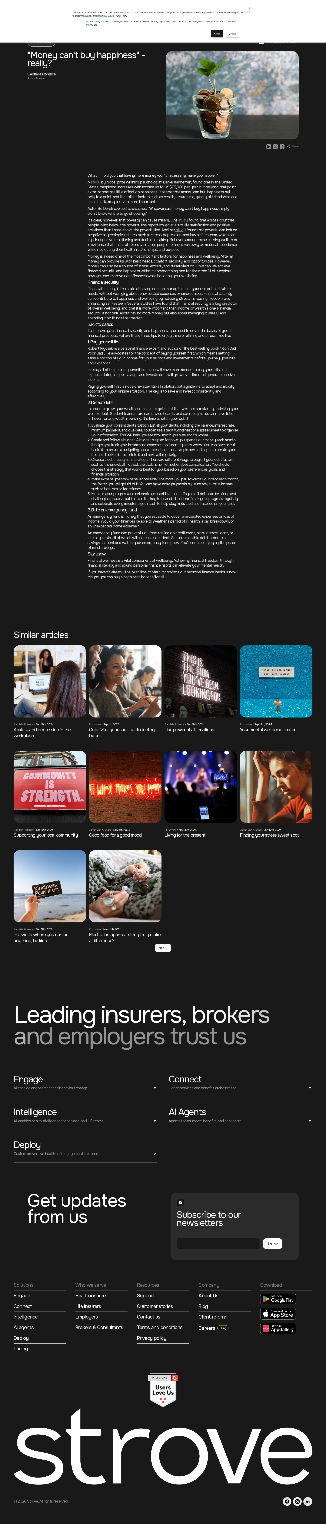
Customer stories (155, 1306)
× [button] (250, 7)
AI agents (24, 1328)
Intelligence (26, 1317)
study (95, 182)
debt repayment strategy (127, 459)
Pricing (21, 1349)
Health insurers (91, 1296)
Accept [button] (217, 33)
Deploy (21, 1338)
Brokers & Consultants (99, 1328)
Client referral (212, 1317)
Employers (86, 1317)
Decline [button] (232, 33)
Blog (203, 1306)
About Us (208, 1296)
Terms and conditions (160, 1328)
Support (146, 1296)
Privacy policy (152, 1338)
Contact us (148, 1317)
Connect (23, 1306)
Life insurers (88, 1306)
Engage (22, 1296)
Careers (212, 1328)
